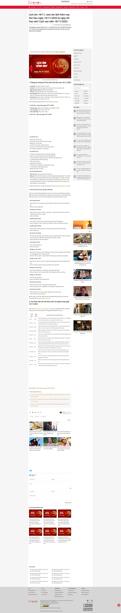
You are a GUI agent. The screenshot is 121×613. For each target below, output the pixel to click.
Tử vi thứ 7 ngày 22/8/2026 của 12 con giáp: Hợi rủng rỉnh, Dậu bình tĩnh (84, 170)
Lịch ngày (76, 74)
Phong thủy (53, 7)
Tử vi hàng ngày (45, 592)
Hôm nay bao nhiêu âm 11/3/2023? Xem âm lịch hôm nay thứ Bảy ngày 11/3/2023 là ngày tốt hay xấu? (35, 540)
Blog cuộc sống (72, 7)
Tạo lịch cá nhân (77, 65)
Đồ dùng (85, 93)
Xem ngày (33, 7)
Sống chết (77, 103)
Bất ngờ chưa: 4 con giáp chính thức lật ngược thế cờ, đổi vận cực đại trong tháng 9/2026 (84, 119)
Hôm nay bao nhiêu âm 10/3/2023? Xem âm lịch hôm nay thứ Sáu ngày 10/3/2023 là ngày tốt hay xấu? (49, 540)
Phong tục (82, 7)
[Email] (38, 412)
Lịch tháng (76, 59)
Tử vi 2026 (44, 590)
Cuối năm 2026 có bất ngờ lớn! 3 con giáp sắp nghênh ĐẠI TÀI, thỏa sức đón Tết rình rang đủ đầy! (84, 177)
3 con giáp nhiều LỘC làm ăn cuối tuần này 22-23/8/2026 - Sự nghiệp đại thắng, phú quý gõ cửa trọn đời (84, 135)
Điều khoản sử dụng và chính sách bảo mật (52, 611)
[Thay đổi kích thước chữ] (51, 24)
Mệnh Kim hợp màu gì (59, 596)
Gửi (70, 488)
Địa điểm (86, 100)
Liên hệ (61, 611)
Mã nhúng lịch (76, 68)
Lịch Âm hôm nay (31, 592)
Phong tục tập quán (85, 590)
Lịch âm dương (39, 10)
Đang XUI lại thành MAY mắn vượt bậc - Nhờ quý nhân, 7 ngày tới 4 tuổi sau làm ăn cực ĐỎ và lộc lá (84, 112)
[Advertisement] (47, 40)
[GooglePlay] (88, 606)
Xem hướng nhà (58, 590)
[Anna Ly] (61, 412)
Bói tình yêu (70, 594)
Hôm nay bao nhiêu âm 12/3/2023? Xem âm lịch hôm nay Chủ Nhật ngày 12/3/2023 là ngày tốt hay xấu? (64, 522)
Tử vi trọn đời (44, 594)
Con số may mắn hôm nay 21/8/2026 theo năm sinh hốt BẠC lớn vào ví (84, 156)
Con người (86, 98)
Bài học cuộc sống (85, 592)
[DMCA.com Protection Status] (44, 606)
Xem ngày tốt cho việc (44, 298)
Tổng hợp (86, 103)
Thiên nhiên (77, 96)
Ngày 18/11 (37, 416)
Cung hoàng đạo (46, 7)
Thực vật (76, 91)
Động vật (86, 91)
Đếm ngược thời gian (78, 70)
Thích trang (77, 227)
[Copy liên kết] (40, 412)
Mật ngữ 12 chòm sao (72, 592)
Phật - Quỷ (77, 98)
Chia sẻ (89, 227)
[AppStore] (88, 610)
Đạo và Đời (66, 7)
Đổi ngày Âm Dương (78, 53)
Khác (87, 7)
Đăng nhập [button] (90, 1)
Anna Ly (64, 412)
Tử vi (37, 7)
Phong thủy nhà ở (58, 594)
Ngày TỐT (76, 56)
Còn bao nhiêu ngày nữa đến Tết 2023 (44, 388)
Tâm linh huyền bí (84, 594)
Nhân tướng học (59, 7)
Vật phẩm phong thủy (59, 592)
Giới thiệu (42, 611)
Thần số (77, 7)
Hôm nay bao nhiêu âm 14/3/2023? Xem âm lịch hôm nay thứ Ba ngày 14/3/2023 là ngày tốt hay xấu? (35, 522)
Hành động (86, 96)
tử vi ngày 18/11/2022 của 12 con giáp (44, 308)
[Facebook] (87, 601)
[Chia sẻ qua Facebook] (30, 412)
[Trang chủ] (29, 7)
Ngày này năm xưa (77, 62)
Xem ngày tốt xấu (31, 590)
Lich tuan (76, 76)
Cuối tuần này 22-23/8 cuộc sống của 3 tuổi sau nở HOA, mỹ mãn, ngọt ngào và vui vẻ (83, 163)
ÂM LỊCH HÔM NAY (60, 52)
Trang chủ (31, 10)
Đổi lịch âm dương (53, 101)
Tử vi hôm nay (71, 590)
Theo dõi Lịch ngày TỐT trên (59, 24)
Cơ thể (76, 93)
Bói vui (40, 7)
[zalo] (35, 412)
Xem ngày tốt (43, 416)
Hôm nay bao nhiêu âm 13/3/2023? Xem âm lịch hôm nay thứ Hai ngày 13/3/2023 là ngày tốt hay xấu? (49, 522)
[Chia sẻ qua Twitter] (33, 412)
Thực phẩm (77, 100)
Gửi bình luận (68, 502)
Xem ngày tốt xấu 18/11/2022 (62, 186)
